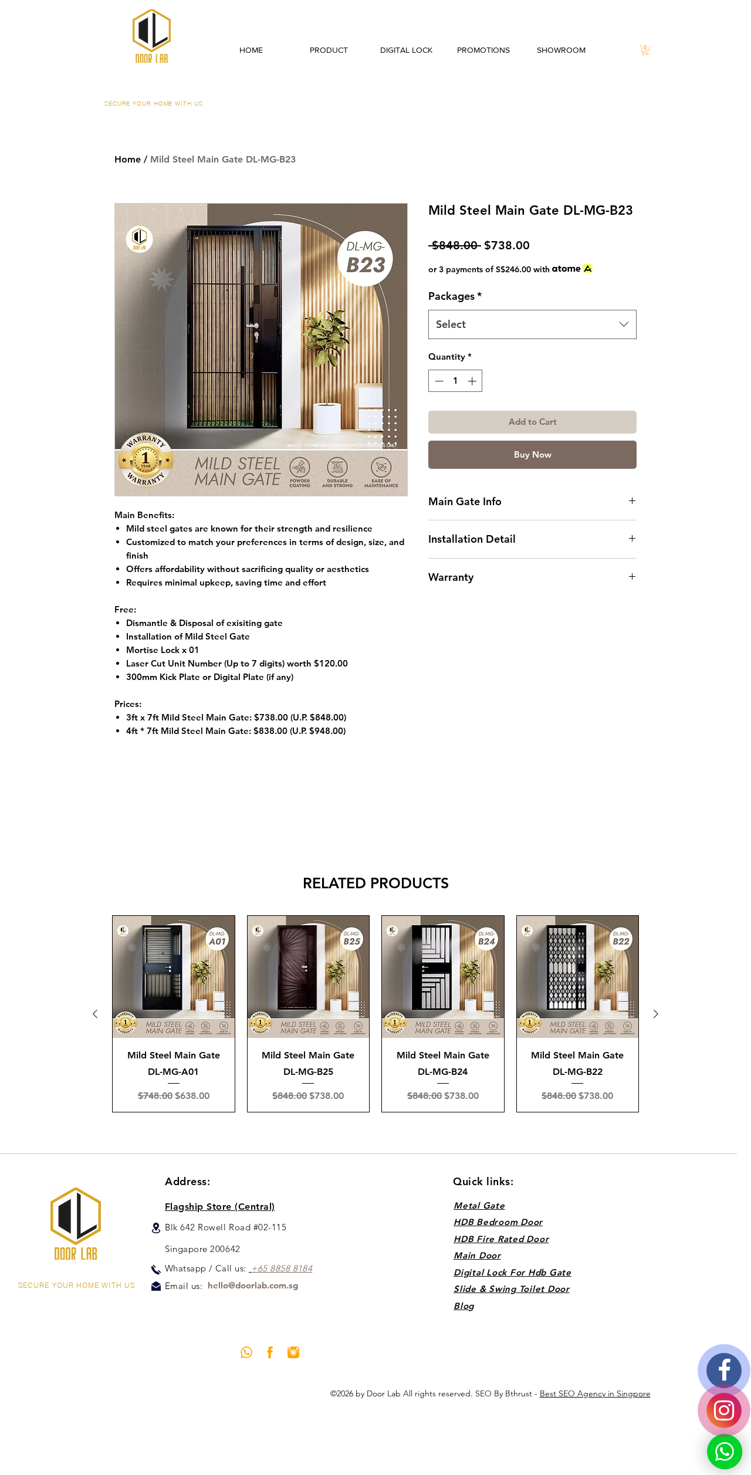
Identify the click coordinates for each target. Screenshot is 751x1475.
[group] (375, 1014)
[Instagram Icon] (293, 1352)
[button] (645, 50)
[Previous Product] (95, 1014)
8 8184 (299, 1268)
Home (127, 159)
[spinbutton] (455, 381)
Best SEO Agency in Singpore (595, 1393)
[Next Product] (656, 1014)
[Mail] (156, 1286)
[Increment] (473, 381)
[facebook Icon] (270, 1352)
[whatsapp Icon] (246, 1352)
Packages (455, 296)
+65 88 (265, 1268)
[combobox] (532, 324)
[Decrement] (438, 381)
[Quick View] (174, 977)
